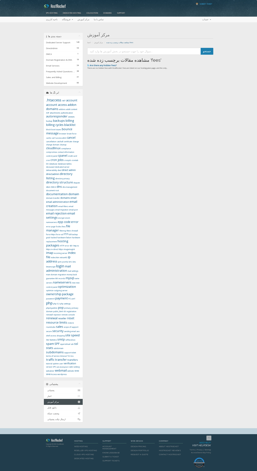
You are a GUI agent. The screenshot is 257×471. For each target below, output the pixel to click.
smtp (61, 339)
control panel (51, 156)
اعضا (89, 42)
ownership (53, 294)
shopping (61, 335)
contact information (66, 152)
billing (69, 121)
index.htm (55, 257)
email (73, 197)
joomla (65, 262)
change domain (52, 144)
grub (48, 237)
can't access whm (59, 138)
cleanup (63, 144)
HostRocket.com (58, 441)
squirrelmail (65, 344)
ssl (76, 344)
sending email (70, 331)
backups (59, 121)
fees (63, 226)
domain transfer (53, 198)
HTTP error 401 (66, 245)
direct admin (69, 170)
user (61, 363)
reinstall (49, 314)
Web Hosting (81, 446)
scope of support (71, 327)
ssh (72, 344)
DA (47, 164)
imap (49, 253)
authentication (67, 113)
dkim (48, 187)
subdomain (58, 348)
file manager (58, 228)
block (48, 129)
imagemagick (69, 249)
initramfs (63, 257)
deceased (50, 167)
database (53, 164)
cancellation (51, 141)
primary (67, 308)
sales (59, 327)
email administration (57, 201)
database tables (65, 164)
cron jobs (57, 160)
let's (70, 262)
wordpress (62, 374)
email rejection (56, 213)
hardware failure (64, 237)
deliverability (51, 170)
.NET (64, 100)
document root (52, 190)
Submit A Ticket (110, 457)
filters (68, 230)
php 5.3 (56, 303)
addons (62, 109)
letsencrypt (50, 266)
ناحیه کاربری (52, 19)
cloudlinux (53, 148)
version (49, 367)
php (49, 303)
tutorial (49, 363)
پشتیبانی (50, 390)
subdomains (55, 352)
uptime (56, 363)
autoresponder (57, 116)
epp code (64, 222)
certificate (68, 141)
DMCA (53, 187)
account (71, 100)
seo (78, 331)
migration (62, 274)
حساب (206, 19)
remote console (68, 314)
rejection (57, 314)
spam (50, 344)
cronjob (67, 160)
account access (56, 105)
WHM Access (51, 374)
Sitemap (207, 450)
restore (71, 323)
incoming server (60, 253)
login (60, 266)
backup (49, 121)
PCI (69, 298)
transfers (72, 359)
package (67, 294)
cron (48, 160)
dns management (69, 187)
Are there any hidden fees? (103, 65)
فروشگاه (67, 19)
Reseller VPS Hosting (85, 450)
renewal (51, 318)
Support (121, 13)
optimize (50, 290)
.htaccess (53, 99)
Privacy (200, 450)
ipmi (60, 262)
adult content (71, 109)
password (50, 298)
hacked (54, 237)
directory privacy (62, 178)
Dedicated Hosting (72, 13)
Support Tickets (111, 461)
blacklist (70, 125)
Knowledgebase (111, 453)
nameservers (62, 282)
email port (73, 210)
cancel (71, 138)
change (76, 141)
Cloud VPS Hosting (84, 454)
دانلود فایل (51, 407)
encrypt (61, 218)
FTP (66, 234)
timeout (63, 356)
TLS (68, 356)
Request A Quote (139, 454)
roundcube (50, 327)
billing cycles (55, 125)
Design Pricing (138, 446)
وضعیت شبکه (52, 413)
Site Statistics (51, 340)
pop (61, 308)
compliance (66, 148)
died (59, 170)
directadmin (52, 174)
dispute (76, 182)
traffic (50, 360)
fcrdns (58, 226)
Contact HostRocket (170, 454)
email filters (63, 206)
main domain (51, 274)
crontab (75, 160)
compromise (51, 152)
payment (61, 298)
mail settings (73, 271)
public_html (58, 311)
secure (49, 331)
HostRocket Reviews (170, 450)
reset (70, 318)
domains (65, 197)
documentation (57, 194)
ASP (47, 113)
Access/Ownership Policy (201, 452)
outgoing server (61, 290)
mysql (70, 278)
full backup (73, 234)
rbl (65, 311)
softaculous (70, 340)
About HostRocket (169, 446)
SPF (57, 344)
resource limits (56, 322)
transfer (61, 360)
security (58, 331)
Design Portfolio (140, 450)
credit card (72, 156)
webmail (61, 370)
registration (71, 311)
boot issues (56, 129)
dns (59, 187)
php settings (65, 303)
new (73, 283)
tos (72, 356)
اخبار (48, 396)
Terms (192, 450)
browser (62, 133)
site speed (72, 335)
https (61, 249)
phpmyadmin (51, 308)
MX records (60, 278)
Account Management (109, 447)
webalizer (50, 371)
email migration (61, 210)
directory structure (59, 182)
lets (74, 262)
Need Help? (201, 444)
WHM (77, 371)
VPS (54, 367)
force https (50, 234)
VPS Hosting (52, 13)
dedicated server (62, 167)
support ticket (70, 352)
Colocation (92, 13)
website (70, 371)
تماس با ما (99, 19)
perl (73, 298)
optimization (67, 287)
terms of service (53, 356)
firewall (75, 230)
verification (70, 363)
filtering (62, 230)
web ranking (74, 367)
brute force (71, 133)
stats (49, 348)
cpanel (62, 156)
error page (50, 226)
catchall (60, 141)
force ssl (59, 234)
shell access (51, 335)
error (75, 222)
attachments (55, 113)
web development (63, 367)
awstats (71, 116)
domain (73, 194)
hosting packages (57, 243)
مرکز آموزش (83, 19)
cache (48, 138)
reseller (62, 318)
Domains (107, 13)
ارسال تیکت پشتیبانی (56, 419)
